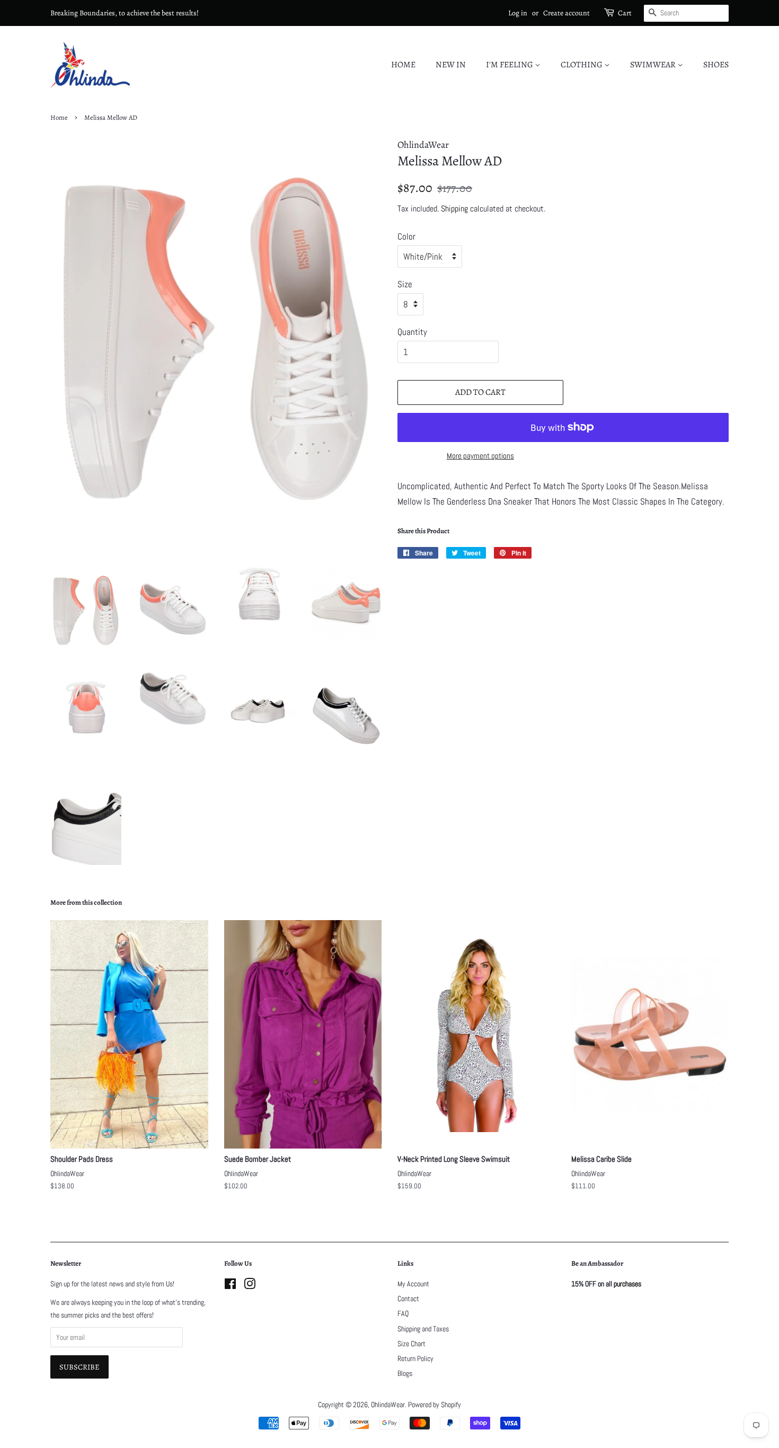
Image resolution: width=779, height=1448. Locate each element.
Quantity (412, 332)
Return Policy (415, 1358)
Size (404, 284)
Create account (566, 13)
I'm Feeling (510, 64)
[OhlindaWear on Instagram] (249, 1286)
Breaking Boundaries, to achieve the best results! (124, 13)
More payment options (480, 456)
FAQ (403, 1313)
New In (451, 64)
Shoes (716, 64)
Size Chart (411, 1343)
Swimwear (653, 64)
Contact (408, 1298)
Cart (625, 13)
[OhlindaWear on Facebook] (230, 1286)
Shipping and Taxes (423, 1329)
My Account (413, 1283)
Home (403, 64)
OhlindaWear (388, 1404)
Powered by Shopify (434, 1404)
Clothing (582, 64)
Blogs (404, 1373)
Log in (517, 13)
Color (406, 236)
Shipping (454, 208)
